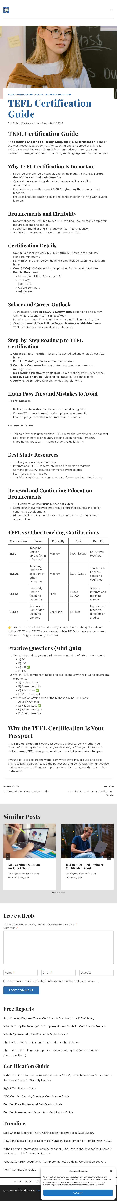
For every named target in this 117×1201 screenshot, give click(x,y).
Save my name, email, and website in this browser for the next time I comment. (53, 981)
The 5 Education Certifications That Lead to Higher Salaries (41, 1042)
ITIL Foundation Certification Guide (25, 789)
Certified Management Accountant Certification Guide (38, 1112)
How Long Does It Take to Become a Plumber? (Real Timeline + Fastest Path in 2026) (58, 1140)
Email (47, 972)
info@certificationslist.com (25, 123)
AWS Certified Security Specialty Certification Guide (36, 1096)
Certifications (24, 94)
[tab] (53, 892)
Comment (10, 927)
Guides (39, 94)
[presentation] (29, 841)
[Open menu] (111, 10)
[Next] (109, 856)
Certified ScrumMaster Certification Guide (91, 791)
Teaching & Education (58, 94)
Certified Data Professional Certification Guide (33, 1104)
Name (9, 972)
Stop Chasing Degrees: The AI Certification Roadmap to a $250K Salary (48, 1018)
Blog (11, 94)
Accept (78, 1192)
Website (86, 972)
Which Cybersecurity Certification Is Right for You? (35, 1034)
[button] (111, 1171)
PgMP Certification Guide (19, 1088)
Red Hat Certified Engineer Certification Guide (84, 866)
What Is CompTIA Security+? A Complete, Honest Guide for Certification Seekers (54, 1026)
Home (18, 1181)
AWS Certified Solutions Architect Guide (24, 866)
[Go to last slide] (8, 856)
